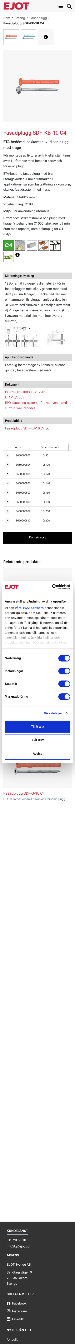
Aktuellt (12, 1340)
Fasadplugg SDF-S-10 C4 (24, 793)
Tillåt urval (37, 740)
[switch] (64, 671)
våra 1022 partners (29, 608)
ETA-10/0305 (14, 397)
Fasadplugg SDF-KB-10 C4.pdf (28, 428)
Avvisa (37, 753)
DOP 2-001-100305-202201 (25, 392)
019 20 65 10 (16, 1240)
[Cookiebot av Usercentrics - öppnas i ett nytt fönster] (53, 586)
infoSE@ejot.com (19, 1246)
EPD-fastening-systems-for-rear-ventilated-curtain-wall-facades (36, 405)
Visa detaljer (53, 713)
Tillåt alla (37, 726)
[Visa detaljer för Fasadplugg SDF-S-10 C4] (37, 768)
